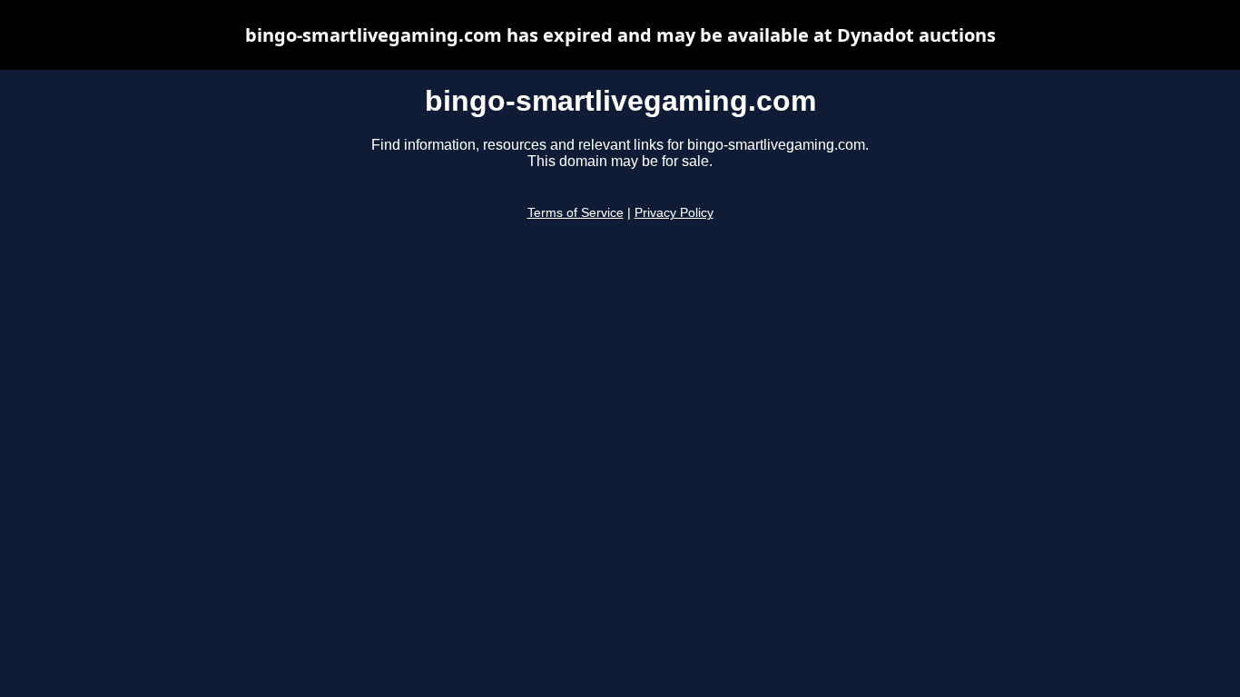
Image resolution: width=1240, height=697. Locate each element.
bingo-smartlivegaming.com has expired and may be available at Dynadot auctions (620, 35)
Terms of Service (575, 213)
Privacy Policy (674, 213)
